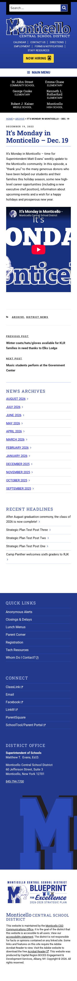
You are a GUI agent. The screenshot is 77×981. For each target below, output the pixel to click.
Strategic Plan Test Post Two (26, 538)
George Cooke (22, 92)
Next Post (14, 358)
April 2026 (14, 431)
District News (37, 317)
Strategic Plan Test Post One (25, 546)
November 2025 (18, 472)
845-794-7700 (15, 781)
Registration (14, 642)
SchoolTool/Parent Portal (24, 725)
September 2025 (18, 488)
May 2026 (13, 423)
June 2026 (13, 415)
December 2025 (18, 464)
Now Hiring (36, 58)
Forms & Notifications (49, 46)
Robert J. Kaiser (22, 105)
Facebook (13, 702)
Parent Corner (15, 635)
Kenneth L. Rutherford (55, 94)
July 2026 (13, 407)
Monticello (55, 105)
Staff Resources (38, 50)
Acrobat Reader (37, 951)
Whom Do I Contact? (21, 657)
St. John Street (22, 83)
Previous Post (17, 336)
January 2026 (16, 456)
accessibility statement (19, 936)
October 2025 (16, 480)
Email (10, 694)
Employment (22, 46)
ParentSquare (15, 717)
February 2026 (17, 448)
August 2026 (15, 399)
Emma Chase (54, 83)
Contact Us (37, 42)
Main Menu (41, 72)
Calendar (19, 42)
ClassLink (13, 687)
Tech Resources (17, 650)
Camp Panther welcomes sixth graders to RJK (37, 554)
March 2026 (15, 439)
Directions (57, 42)
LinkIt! (10, 710)
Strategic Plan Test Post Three (27, 530)
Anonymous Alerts (19, 612)
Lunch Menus (15, 627)
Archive (18, 317)
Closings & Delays (19, 619)
